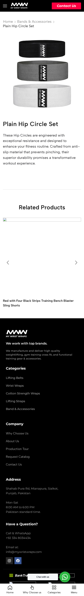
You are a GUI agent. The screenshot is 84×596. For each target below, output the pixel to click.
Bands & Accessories (34, 21)
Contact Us (66, 6)
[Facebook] (17, 560)
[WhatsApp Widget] (64, 577)
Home (8, 21)
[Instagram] (9, 560)
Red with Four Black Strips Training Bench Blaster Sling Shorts (38, 303)
